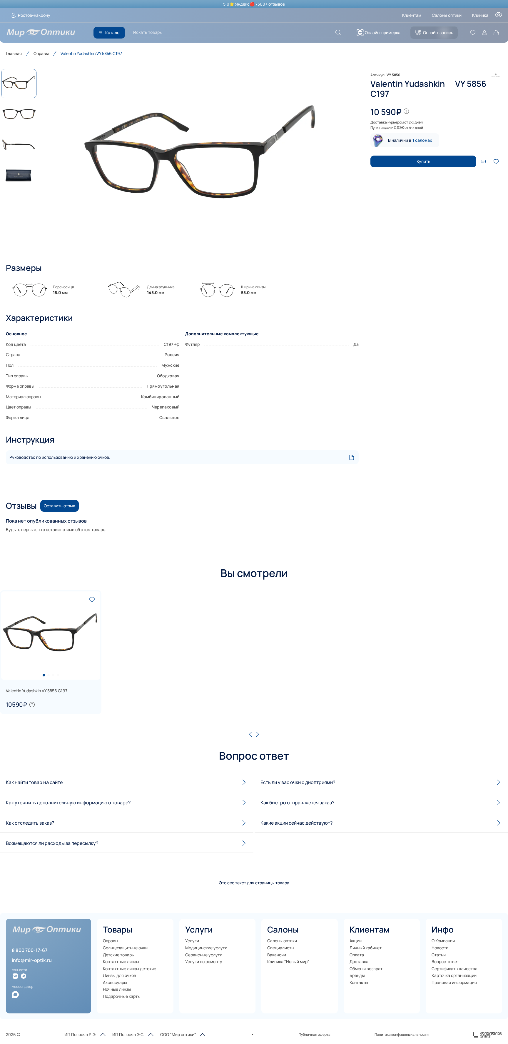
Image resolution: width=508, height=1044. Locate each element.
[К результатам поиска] (338, 32)
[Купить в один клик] (483, 161)
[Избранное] (473, 33)
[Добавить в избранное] (496, 161)
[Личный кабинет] (484, 33)
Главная (14, 53)
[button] (201, 160)
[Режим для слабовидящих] (498, 16)
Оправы (41, 53)
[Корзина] (496, 33)
